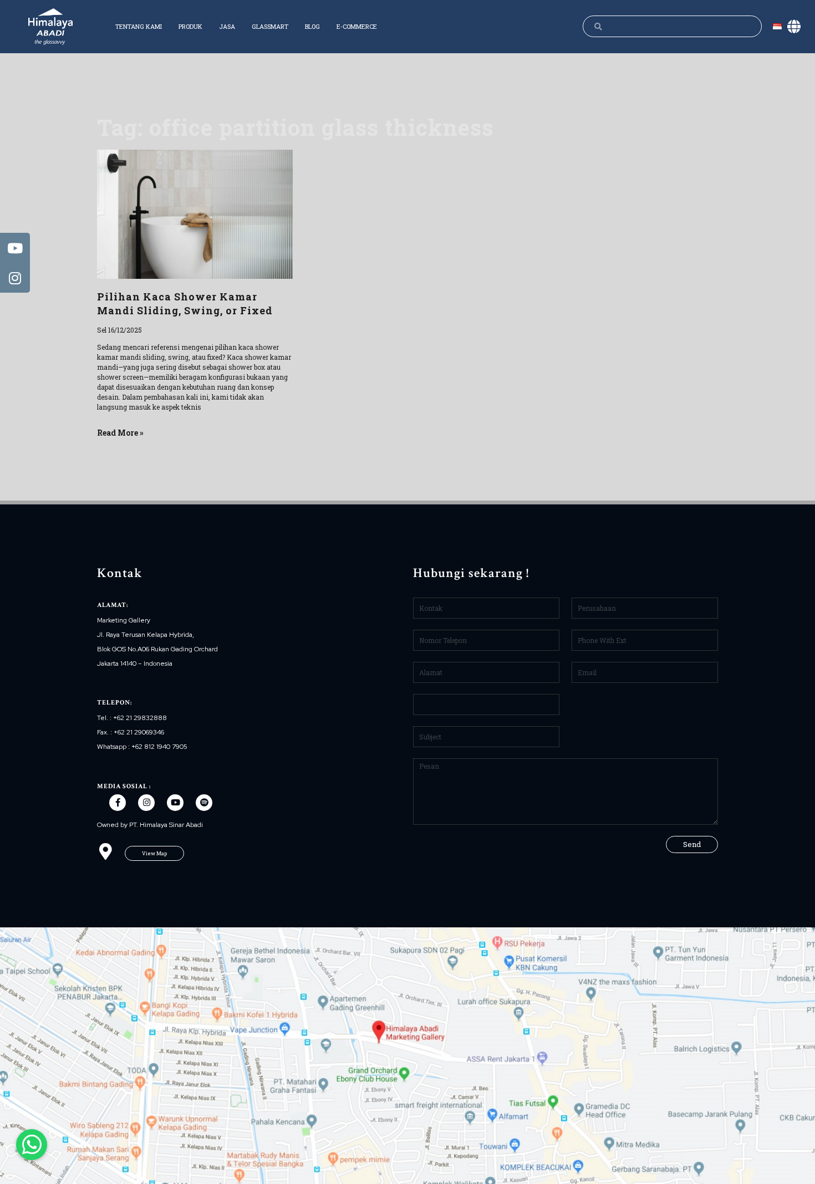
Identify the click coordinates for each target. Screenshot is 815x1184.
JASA (227, 26)
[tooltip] (15, 248)
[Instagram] (146, 802)
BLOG (312, 26)
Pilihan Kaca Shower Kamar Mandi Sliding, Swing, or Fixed (185, 303)
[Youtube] (175, 802)
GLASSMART (270, 26)
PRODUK (190, 26)
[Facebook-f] (117, 802)
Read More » (120, 432)
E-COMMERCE (357, 26)
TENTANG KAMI (138, 26)
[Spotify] (204, 802)
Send (692, 844)
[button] (154, 853)
